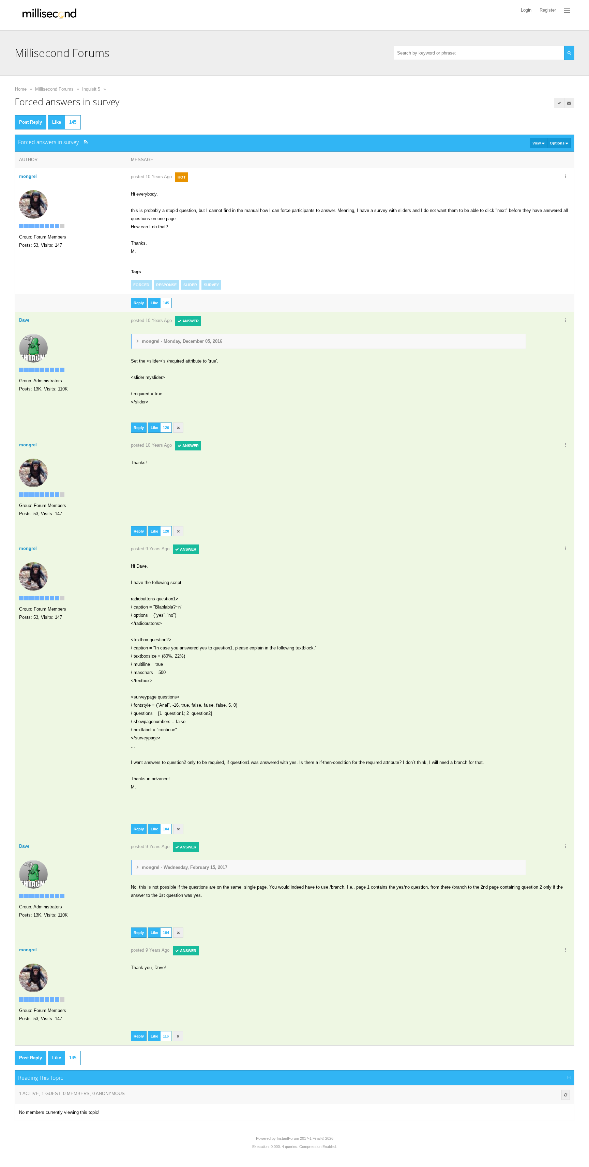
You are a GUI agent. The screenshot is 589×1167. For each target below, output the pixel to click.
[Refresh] (565, 1095)
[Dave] (33, 347)
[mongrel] (33, 203)
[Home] (49, 15)
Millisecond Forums (54, 89)
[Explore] (567, 10)
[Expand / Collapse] (569, 1078)
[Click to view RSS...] (86, 141)
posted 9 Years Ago (150, 548)
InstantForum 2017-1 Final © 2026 (305, 1138)
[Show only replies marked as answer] (559, 103)
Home (21, 89)
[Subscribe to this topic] (569, 103)
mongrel (28, 176)
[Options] (565, 176)
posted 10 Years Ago (151, 176)
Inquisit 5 (91, 89)
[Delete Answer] (178, 428)
